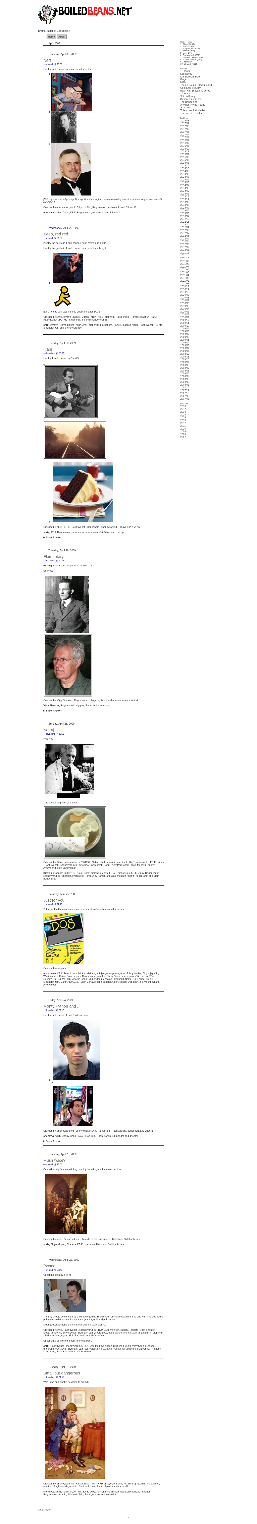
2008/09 (184, 362)
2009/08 (184, 331)
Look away (186, 73)
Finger (183, 79)
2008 (183, 434)
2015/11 (184, 151)
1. (44, 363)
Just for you (53, 900)
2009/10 (184, 325)
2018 (183, 406)
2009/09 (184, 328)
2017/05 (184, 131)
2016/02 (184, 143)
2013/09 (184, 202)
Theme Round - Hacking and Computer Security (196, 86)
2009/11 (184, 323)
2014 (183, 417)
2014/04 (184, 185)
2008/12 (184, 353)
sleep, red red (55, 234)
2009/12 (184, 320)
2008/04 (184, 376)
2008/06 (184, 370)
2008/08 (184, 365)
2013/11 (184, 199)
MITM (183, 82)
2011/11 (184, 255)
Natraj (48, 730)
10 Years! (185, 93)
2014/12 (184, 165)
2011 (183, 426)
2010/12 (184, 286)
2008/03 (184, 379)
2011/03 (184, 278)
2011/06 (184, 269)
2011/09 (184, 261)
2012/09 (184, 227)
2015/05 (184, 160)
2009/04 (184, 342)
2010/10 (184, 292)
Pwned (49, 1266)
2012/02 (184, 247)
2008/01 (184, 384)
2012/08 (184, 230)
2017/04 (184, 134)
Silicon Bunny (187, 96)
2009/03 (184, 345)
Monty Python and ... (62, 1006)
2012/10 (184, 224)
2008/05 (184, 373)
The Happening (188, 102)
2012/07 (184, 233)
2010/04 (184, 308)
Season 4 (185, 107)
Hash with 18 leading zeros (195, 90)
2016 (183, 411)
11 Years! (185, 71)
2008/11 (184, 356)
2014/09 (184, 171)
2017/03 (184, 137)
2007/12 (184, 387)
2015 (183, 414)
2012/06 (184, 235)
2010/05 (184, 306)
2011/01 (184, 283)
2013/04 (184, 216)
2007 (183, 437)
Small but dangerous (61, 1373)
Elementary (53, 556)
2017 (183, 409)
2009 (183, 431)
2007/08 (184, 398)
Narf (47, 60)
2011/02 (184, 280)
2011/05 (184, 272)
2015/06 (184, 157)
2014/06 (184, 179)
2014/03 (184, 188)
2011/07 (184, 266)
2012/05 (184, 238)
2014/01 (184, 193)
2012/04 (184, 241)
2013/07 (184, 207)
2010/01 (184, 317)
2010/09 (184, 294)
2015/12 (184, 148)
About (61, 36)
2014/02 (184, 190)
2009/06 (184, 337)
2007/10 (184, 393)
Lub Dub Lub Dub (190, 76)
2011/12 (184, 252)
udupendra (72, 565)
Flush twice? (54, 1160)
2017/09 (184, 123)
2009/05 (184, 339)
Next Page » (45, 1509)
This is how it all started (193, 110)
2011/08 (184, 264)
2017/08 (184, 126)
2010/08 (184, 297)
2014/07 (184, 176)
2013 (183, 420)
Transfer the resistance (192, 113)
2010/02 (184, 314)
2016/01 (184, 146)
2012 (183, 423)
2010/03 (184, 311)
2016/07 (184, 140)
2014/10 (184, 168)
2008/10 (184, 359)
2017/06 (184, 129)
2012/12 (184, 219)
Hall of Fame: (186, 42)
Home (51, 36)
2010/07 (184, 300)
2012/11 (184, 221)
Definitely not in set (190, 99)
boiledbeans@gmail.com (83, 1324)
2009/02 (184, 348)
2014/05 (184, 182)
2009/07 (184, 334)
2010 (183, 428)
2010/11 (184, 289)
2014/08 (184, 174)
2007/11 (184, 390)
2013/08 (184, 205)
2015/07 (184, 154)
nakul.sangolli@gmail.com (122, 1332)
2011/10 (184, 258)
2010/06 (184, 303)
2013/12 (184, 196)
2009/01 (184, 351)
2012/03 (184, 244)
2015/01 (184, 162)
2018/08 (184, 120)
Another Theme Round (192, 104)
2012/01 (184, 249)
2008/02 (184, 382)
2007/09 (184, 396)
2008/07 (184, 367)
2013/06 (184, 210)
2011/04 (184, 275)
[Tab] (47, 349)
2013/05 (184, 213)
